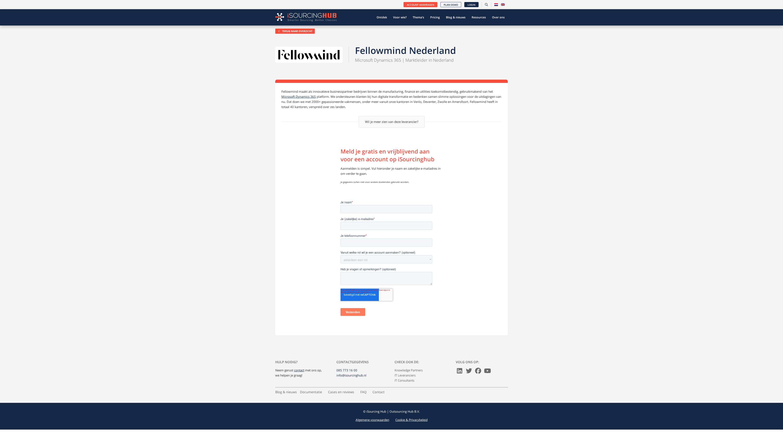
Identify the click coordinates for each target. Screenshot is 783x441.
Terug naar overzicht (297, 31)
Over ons (498, 17)
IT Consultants (404, 380)
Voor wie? (400, 17)
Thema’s (418, 17)
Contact (379, 392)
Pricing (435, 17)
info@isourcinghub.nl (351, 375)
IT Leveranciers (405, 375)
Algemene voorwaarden (372, 420)
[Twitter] (469, 372)
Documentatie (311, 392)
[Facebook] (478, 372)
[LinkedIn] (459, 372)
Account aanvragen (420, 5)
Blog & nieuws (456, 17)
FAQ (363, 392)
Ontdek (382, 17)
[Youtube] (487, 372)
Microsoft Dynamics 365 (298, 97)
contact (299, 370)
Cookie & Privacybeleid (411, 420)
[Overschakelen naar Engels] (503, 4)
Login (471, 5)
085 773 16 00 (346, 370)
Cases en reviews (341, 392)
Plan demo (451, 5)
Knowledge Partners (409, 370)
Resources (479, 17)
